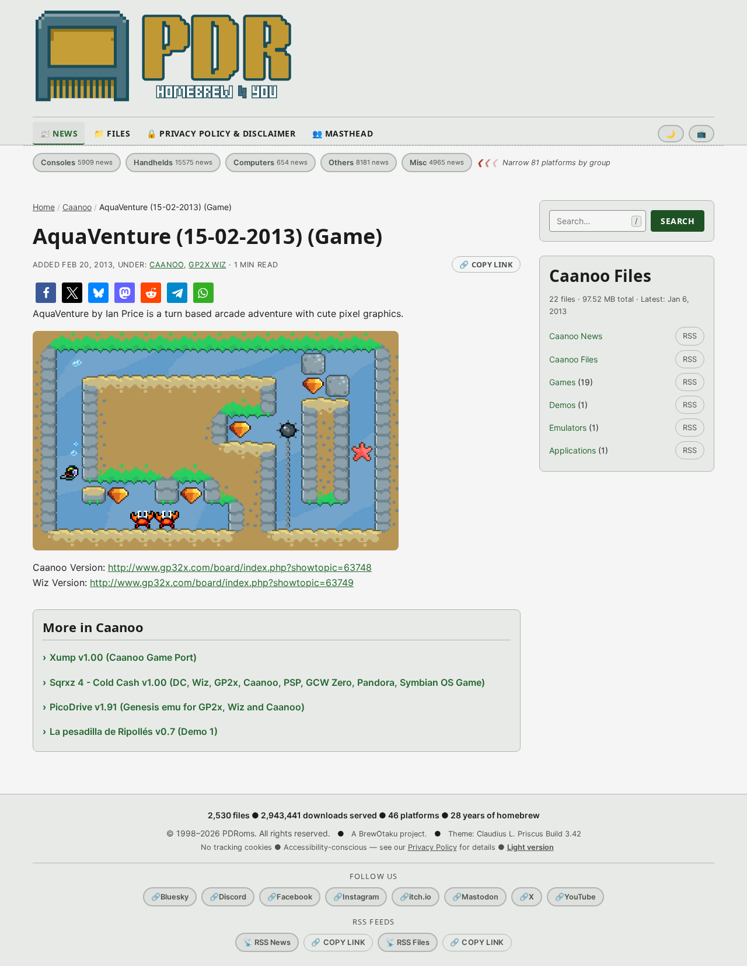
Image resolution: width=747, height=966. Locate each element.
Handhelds (173, 162)
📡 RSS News (267, 942)
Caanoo (77, 207)
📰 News (59, 133)
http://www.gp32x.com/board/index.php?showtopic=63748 (240, 567)
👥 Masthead (343, 133)
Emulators (568, 428)
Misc (437, 162)
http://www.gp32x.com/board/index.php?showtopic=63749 (222, 582)
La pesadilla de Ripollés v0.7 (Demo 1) (134, 731)
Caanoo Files (573, 359)
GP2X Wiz (207, 264)
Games (562, 382)
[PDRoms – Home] (164, 56)
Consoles (77, 162)
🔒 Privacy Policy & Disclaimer (220, 133)
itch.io (415, 896)
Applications (572, 450)
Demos (562, 405)
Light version (530, 847)
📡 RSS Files (408, 942)
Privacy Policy (432, 847)
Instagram (356, 896)
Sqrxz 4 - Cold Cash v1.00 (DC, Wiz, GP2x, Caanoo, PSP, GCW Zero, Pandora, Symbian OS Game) (267, 682)
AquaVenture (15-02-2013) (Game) (207, 236)
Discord (228, 896)
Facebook (289, 896)
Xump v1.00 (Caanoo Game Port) (123, 657)
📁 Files (112, 133)
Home (44, 207)
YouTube (575, 896)
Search (677, 220)
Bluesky (170, 896)
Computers (270, 162)
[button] (46, 293)
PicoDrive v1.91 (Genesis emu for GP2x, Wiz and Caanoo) (177, 707)
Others (359, 162)
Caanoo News (575, 336)
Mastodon (475, 896)
